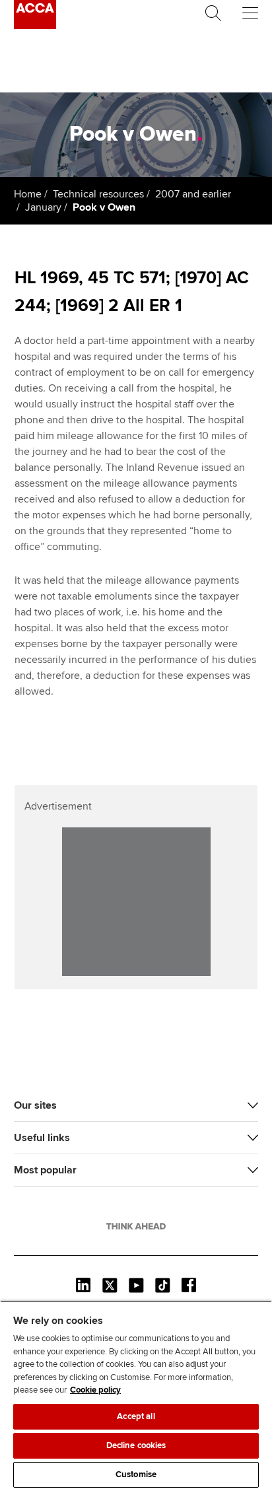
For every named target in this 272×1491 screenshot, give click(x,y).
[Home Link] (136, 1226)
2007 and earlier (193, 194)
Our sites (35, 1105)
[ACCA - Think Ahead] (35, 25)
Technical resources (98, 194)
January (43, 207)
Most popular (45, 1170)
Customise (136, 1474)
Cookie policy (95, 1390)
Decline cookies (136, 1445)
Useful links (42, 1137)
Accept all (135, 1416)
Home (28, 194)
